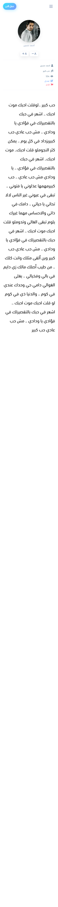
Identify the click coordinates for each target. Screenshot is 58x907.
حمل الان (9, 6)
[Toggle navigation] (51, 6)
